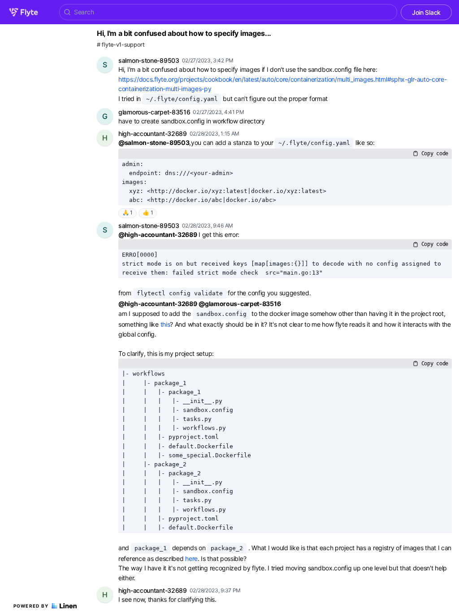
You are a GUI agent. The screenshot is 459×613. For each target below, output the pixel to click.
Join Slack (426, 12)
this (165, 324)
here (191, 558)
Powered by (31, 606)
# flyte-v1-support (121, 44)
